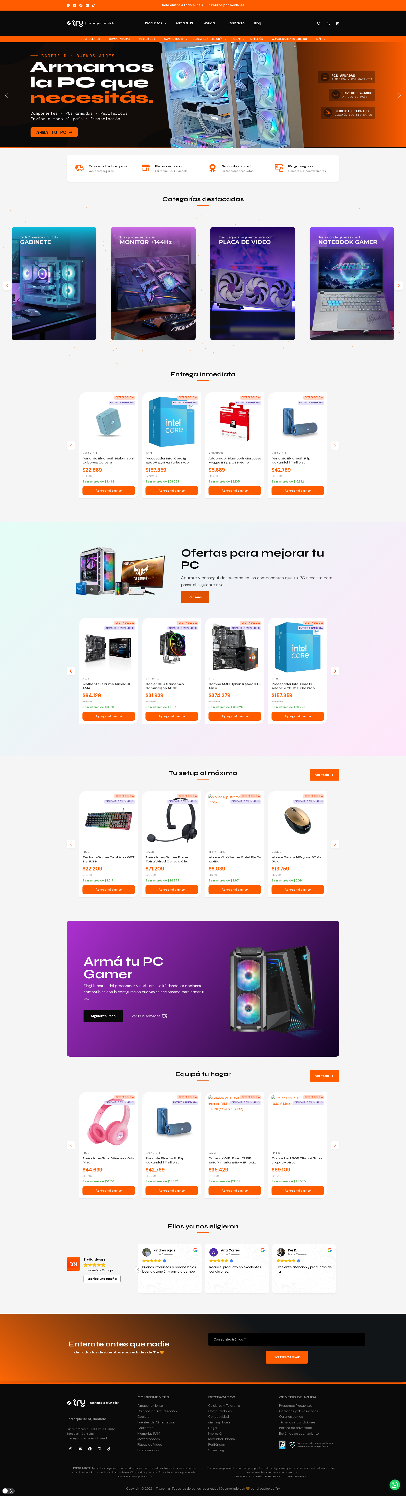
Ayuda (209, 23)
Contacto (236, 23)
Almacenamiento (150, 1405)
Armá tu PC (185, 23)
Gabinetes (145, 1428)
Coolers (143, 1416)
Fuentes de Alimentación (156, 1422)
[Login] (328, 23)
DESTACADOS (221, 1397)
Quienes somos (291, 1416)
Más (319, 39)
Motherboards (148, 1439)
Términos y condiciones (297, 1422)
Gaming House (174, 39)
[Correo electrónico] (74, 5)
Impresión (256, 39)
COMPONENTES (153, 1397)
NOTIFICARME (286, 1357)
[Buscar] (318, 23)
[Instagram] (87, 5)
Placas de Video (149, 1444)
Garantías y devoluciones (298, 1411)
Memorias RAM (148, 1433)
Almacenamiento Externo (289, 39)
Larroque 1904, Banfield (86, 1419)
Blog (257, 23)
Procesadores (148, 1450)
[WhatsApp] (68, 5)
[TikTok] (93, 5)
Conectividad (218, 1416)
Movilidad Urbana (221, 1439)
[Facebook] (80, 5)
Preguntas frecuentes (296, 1405)
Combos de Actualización (157, 1411)
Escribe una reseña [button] (102, 1279)
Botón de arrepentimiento (299, 1433)
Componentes (90, 39)
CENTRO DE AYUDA (298, 1397)
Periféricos (147, 39)
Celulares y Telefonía (207, 39)
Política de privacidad (295, 1428)
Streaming (216, 1450)
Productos (153, 23)
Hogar (236, 39)
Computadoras (119, 39)
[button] (203, 95)
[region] (203, 95)
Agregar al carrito (109, 490)
